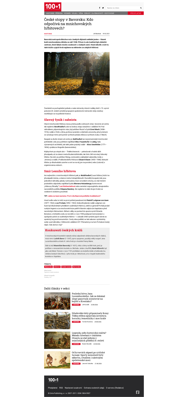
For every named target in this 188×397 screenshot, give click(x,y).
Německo (48, 267)
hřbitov (57, 267)
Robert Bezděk (87, 344)
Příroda (59, 13)
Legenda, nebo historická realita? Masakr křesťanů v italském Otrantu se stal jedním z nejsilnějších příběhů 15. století (89, 337)
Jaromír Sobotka (87, 363)
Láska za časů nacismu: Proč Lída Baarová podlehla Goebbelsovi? (74, 196)
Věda (81, 13)
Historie (50, 13)
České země (66, 267)
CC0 (50, 277)
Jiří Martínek (97, 34)
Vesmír (67, 13)
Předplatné (135, 13)
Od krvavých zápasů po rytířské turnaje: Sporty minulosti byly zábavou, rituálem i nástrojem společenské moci (88, 356)
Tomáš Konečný (87, 322)
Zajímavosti (97, 13)
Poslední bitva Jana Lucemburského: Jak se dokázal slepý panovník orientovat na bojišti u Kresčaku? (88, 297)
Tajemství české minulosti (51, 272)
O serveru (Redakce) (115, 388)
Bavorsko (76, 267)
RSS (61, 388)
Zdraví (87, 13)
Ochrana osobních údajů (94, 388)
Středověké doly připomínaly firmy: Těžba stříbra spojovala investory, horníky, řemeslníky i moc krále (90, 316)
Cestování (109, 13)
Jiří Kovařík (85, 305)
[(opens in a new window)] (99, 8)
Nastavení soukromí (73, 388)
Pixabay (46, 277)
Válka (75, 13)
